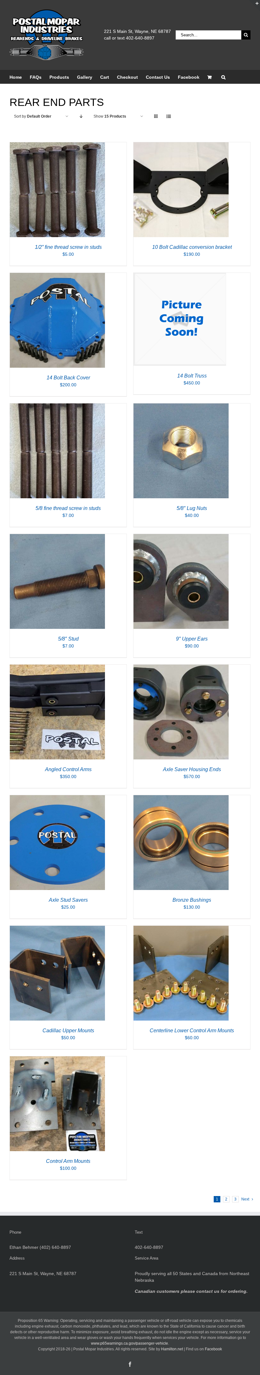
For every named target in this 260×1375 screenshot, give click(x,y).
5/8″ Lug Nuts (192, 508)
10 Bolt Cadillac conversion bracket (192, 247)
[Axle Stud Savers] (57, 798)
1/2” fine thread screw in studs (68, 247)
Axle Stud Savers (68, 900)
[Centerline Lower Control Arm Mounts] (181, 928)
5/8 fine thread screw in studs (68, 508)
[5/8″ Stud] (57, 537)
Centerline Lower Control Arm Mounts (192, 1030)
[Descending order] (81, 116)
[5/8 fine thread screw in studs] (57, 406)
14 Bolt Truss (192, 375)
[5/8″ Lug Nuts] (181, 406)
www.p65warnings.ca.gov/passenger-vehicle (129, 1343)
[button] (223, 76)
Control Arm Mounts (68, 1161)
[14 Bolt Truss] (179, 276)
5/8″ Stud (68, 638)
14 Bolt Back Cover (68, 377)
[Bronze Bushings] (181, 798)
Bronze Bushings (191, 900)
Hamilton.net (172, 1349)
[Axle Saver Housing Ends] (181, 667)
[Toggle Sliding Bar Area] (254, 5)
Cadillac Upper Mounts (68, 1030)
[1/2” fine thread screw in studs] (57, 145)
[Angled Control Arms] (57, 667)
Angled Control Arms (68, 769)
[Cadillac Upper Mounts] (57, 928)
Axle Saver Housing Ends (192, 769)
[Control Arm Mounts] (57, 1059)
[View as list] (168, 116)
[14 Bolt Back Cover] (57, 276)
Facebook (213, 1349)
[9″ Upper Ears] (181, 537)
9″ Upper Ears (192, 638)
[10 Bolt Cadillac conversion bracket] (181, 145)
